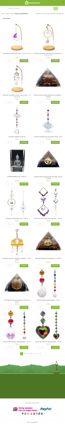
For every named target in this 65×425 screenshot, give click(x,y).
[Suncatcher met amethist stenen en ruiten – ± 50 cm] (48, 202)
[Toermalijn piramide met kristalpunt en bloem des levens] (17, 284)
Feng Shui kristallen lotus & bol (17, 136)
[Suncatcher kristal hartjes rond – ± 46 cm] (17, 202)
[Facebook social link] (30, 394)
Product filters (6, 18)
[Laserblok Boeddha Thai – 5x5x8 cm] (17, 160)
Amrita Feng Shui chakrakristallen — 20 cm (48, 300)
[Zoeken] (56, 8)
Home (2, 13)
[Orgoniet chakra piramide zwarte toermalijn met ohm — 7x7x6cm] (48, 160)
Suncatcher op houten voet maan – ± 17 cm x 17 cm (17, 53)
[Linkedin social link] (35, 394)
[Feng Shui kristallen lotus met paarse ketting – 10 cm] (48, 120)
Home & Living (9, 13)
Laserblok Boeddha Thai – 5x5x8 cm (17, 176)
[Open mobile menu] (2, 2)
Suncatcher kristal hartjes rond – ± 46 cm (17, 218)
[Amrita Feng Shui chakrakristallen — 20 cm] (48, 284)
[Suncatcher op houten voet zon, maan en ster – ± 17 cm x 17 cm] (17, 79)
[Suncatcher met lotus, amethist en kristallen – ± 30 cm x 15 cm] (17, 242)
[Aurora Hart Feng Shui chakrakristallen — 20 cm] (48, 325)
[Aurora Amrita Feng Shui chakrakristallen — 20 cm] (17, 325)
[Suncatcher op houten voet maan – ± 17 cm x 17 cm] (17, 37)
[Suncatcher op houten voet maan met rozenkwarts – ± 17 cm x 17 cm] (48, 37)
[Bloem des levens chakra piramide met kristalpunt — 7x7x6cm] (48, 79)
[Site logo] (32, 2)
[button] (24, 60)
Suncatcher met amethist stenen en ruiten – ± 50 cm (48, 218)
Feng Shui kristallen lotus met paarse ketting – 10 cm (48, 136)
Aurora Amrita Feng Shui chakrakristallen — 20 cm (16, 341)
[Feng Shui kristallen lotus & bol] (17, 120)
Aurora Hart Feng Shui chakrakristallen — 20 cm (48, 341)
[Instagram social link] (32, 394)
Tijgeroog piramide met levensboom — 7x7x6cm (48, 258)
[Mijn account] (59, 2)
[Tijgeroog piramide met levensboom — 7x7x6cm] (48, 242)
